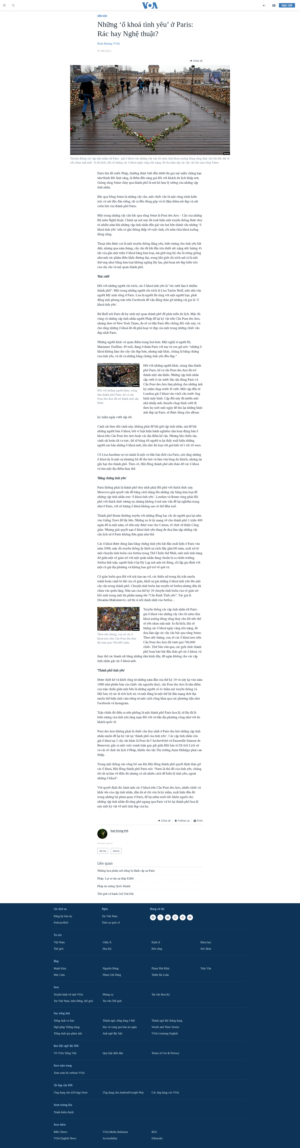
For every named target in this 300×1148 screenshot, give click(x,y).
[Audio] (264, 5)
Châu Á (107, 942)
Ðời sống (157, 949)
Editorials (157, 1138)
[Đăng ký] (190, 917)
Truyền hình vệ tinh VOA (68, 994)
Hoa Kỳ (107, 949)
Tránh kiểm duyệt (64, 1112)
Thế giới (58, 949)
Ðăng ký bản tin (63, 916)
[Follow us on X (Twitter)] (160, 917)
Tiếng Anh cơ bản (64, 1020)
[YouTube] (274, 5)
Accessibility (110, 1138)
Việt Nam (59, 942)
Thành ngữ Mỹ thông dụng (167, 1020)
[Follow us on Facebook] (153, 917)
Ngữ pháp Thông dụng (67, 1027)
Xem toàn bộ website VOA (69, 1073)
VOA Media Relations (115, 1132)
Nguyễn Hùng (111, 968)
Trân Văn (205, 968)
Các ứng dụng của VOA (165, 1092)
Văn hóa (102, 16)
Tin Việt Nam (109, 916)
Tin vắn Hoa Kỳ (161, 994)
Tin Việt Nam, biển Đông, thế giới (73, 1001)
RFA (154, 1132)
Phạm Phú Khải (160, 968)
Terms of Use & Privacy (165, 1053)
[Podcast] (183, 917)
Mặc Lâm (59, 975)
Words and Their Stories (165, 1027)
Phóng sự (108, 994)
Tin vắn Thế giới (112, 1001)
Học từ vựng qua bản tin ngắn (120, 1027)
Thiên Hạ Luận (160, 975)
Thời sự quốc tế (111, 922)
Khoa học (205, 942)
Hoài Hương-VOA (108, 43)
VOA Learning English (165, 1033)
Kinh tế (156, 942)
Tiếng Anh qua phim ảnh (68, 1033)
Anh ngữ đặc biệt (112, 1033)
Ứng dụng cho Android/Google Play (123, 1092)
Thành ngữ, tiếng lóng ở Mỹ (119, 1020)
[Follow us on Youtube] (168, 917)
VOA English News (65, 1138)
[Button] (196, 60)
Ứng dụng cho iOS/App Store (71, 1092)
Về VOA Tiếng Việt (65, 1053)
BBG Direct (60, 1132)
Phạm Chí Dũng (112, 975)
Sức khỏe (205, 949)
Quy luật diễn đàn (113, 1053)
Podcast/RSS (61, 922)
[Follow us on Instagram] (175, 917)
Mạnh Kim (60, 968)
